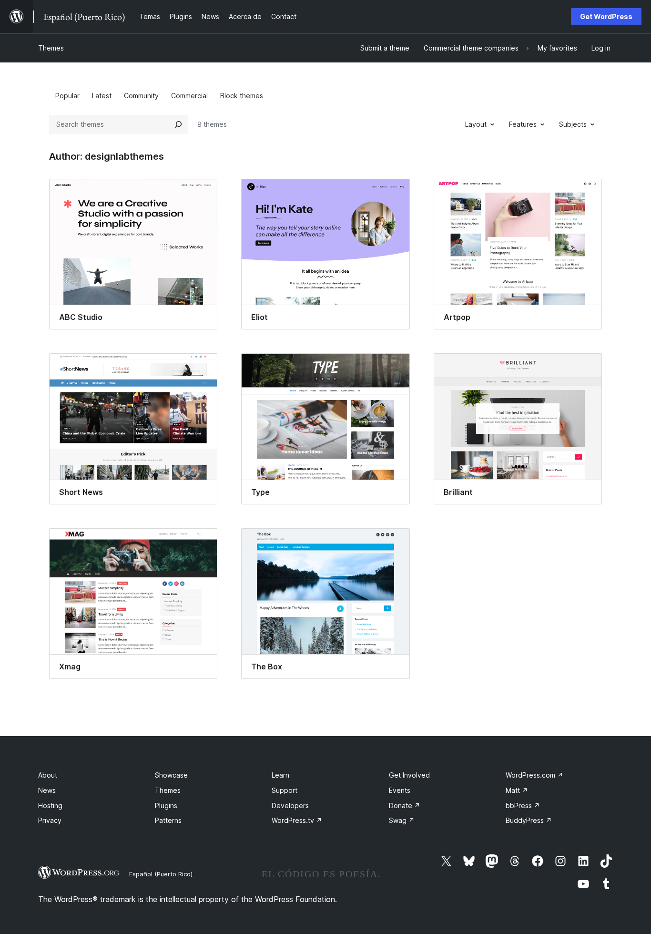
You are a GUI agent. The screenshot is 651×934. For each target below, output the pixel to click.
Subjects (573, 124)
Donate (404, 805)
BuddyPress (529, 820)
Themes (51, 48)
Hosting (50, 805)
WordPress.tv (297, 820)
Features (523, 124)
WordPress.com (534, 775)
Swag (402, 820)
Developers (290, 805)
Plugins (166, 805)
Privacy (49, 820)
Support (284, 790)
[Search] (178, 124)
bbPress (523, 805)
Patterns (168, 820)
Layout (476, 124)
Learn (280, 775)
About (47, 775)
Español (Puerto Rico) (161, 874)
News (47, 790)
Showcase (171, 775)
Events (399, 790)
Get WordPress (606, 16)
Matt (517, 790)
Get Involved (409, 775)
